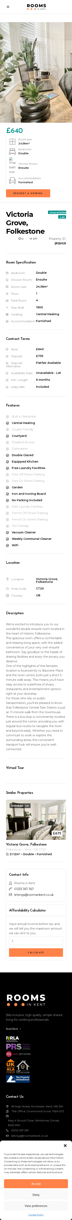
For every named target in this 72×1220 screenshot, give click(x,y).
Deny (36, 1194)
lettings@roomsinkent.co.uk (34, 895)
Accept (36, 1183)
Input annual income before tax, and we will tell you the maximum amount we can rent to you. (35, 928)
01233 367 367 (24, 889)
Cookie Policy (36, 1214)
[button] (65, 1146)
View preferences (36, 1206)
